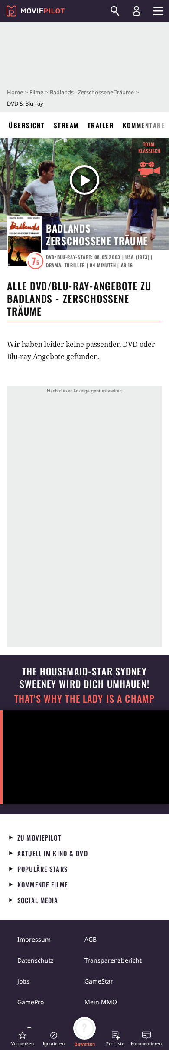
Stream (66, 125)
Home (15, 92)
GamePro (30, 1002)
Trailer (101, 125)
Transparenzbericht (113, 960)
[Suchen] (115, 11)
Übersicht (27, 125)
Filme (36, 92)
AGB (90, 939)
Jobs (23, 981)
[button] (22, 1038)
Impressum (34, 939)
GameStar (98, 981)
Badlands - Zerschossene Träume (92, 92)
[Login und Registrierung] (136, 11)
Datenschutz (35, 960)
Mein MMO (100, 1002)
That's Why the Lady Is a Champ (84, 698)
